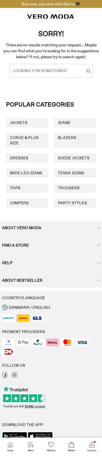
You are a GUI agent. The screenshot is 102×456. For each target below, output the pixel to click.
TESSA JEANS (71, 173)
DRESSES (19, 158)
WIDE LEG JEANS (26, 173)
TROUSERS (69, 188)
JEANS (64, 122)
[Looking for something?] (88, 71)
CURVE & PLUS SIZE (24, 140)
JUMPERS (19, 203)
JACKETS (18, 122)
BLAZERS (67, 137)
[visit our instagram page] (14, 376)
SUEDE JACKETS (74, 158)
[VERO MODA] (51, 17)
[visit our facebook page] (5, 376)
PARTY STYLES (72, 203)
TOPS (15, 188)
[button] (51, 307)
